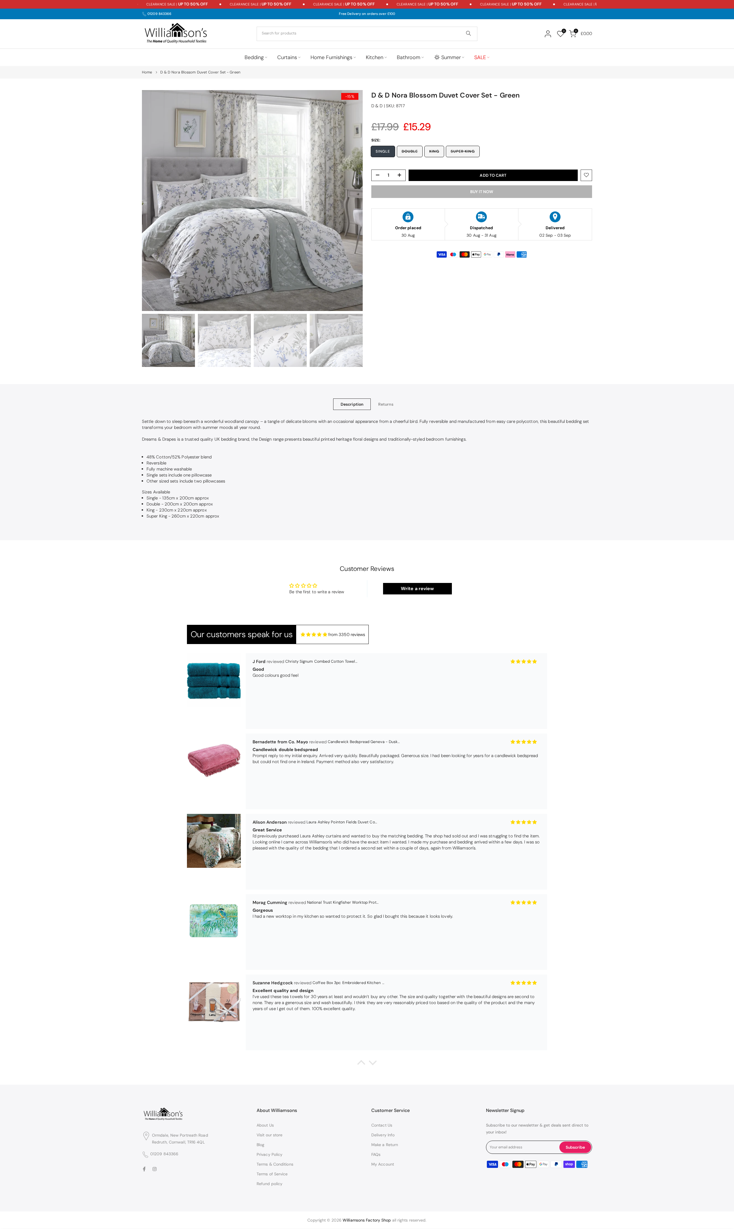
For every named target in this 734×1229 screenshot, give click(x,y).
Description (352, 404)
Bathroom (408, 57)
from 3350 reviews (346, 634)
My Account (382, 1164)
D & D (377, 106)
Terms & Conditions (275, 1164)
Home (147, 72)
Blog (260, 1144)
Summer (451, 57)
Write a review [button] (417, 589)
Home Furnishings (331, 57)
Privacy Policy (269, 1154)
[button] (361, 1064)
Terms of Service (272, 1174)
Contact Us (381, 1125)
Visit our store (270, 1134)
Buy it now (481, 191)
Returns (385, 404)
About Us (265, 1125)
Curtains (287, 57)
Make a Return (384, 1144)
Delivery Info (383, 1134)
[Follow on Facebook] (144, 1169)
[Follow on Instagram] (154, 1169)
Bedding (254, 57)
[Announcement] (159, 4)
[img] (314, 634)
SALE (480, 57)
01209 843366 (159, 13)
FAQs (375, 1154)
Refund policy (269, 1183)
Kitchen (374, 57)
